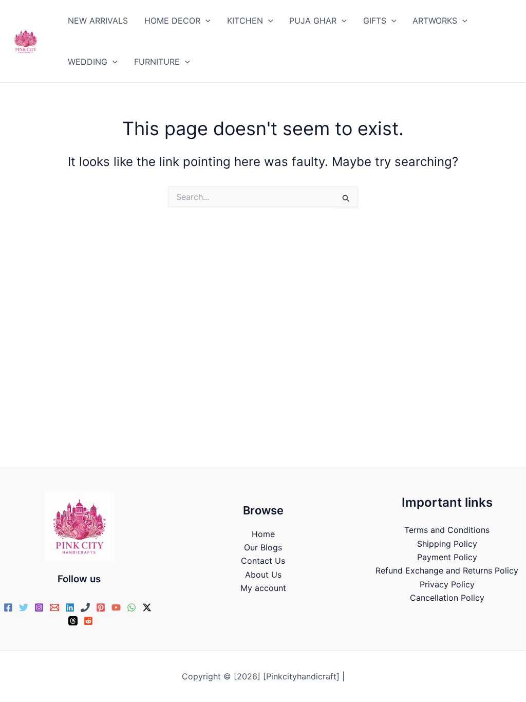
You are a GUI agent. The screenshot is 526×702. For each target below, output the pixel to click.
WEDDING (87, 62)
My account (263, 588)
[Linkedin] (69, 607)
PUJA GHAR (312, 20)
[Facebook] (8, 607)
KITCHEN (245, 20)
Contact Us (263, 561)
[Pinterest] (100, 607)
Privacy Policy (447, 584)
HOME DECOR (172, 20)
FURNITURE (157, 62)
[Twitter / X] (147, 607)
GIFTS (374, 20)
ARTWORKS (434, 20)
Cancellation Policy (447, 598)
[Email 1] (54, 607)
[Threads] (73, 620)
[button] (205, 20)
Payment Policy (447, 557)
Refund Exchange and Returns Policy (446, 570)
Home (263, 534)
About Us (263, 574)
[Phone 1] (85, 607)
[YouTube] (116, 607)
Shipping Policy (447, 544)
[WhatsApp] (131, 607)
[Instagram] (39, 607)
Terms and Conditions (447, 530)
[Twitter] (23, 607)
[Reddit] (88, 620)
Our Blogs (263, 547)
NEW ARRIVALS (98, 20)
